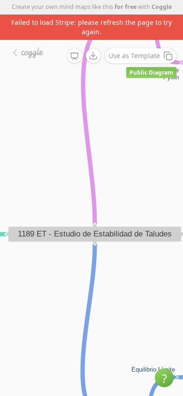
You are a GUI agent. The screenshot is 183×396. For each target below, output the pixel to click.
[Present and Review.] (74, 56)
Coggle (162, 7)
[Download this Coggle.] (93, 55)
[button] (164, 377)
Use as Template (134, 55)
